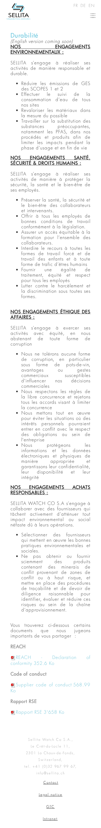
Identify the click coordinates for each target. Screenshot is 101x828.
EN (92, 5)
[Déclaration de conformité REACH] (54, 663)
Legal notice (50, 794)
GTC (50, 806)
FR (76, 5)
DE (84, 5)
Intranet (50, 818)
